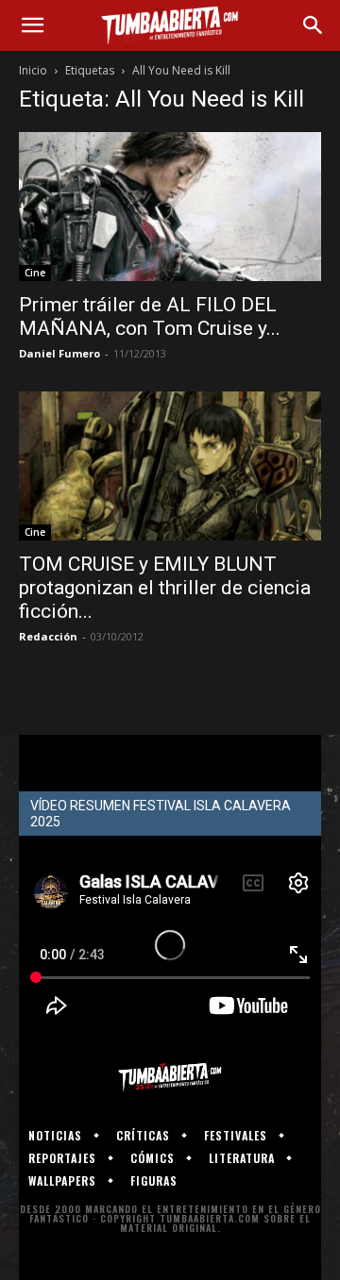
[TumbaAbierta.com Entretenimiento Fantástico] (170, 1077)
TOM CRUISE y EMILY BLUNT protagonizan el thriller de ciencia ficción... (165, 588)
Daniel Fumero (59, 353)
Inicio (33, 70)
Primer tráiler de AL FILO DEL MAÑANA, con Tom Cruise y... (149, 316)
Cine (35, 272)
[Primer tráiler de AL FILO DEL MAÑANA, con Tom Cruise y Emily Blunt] (170, 206)
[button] (32, 25)
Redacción (48, 636)
